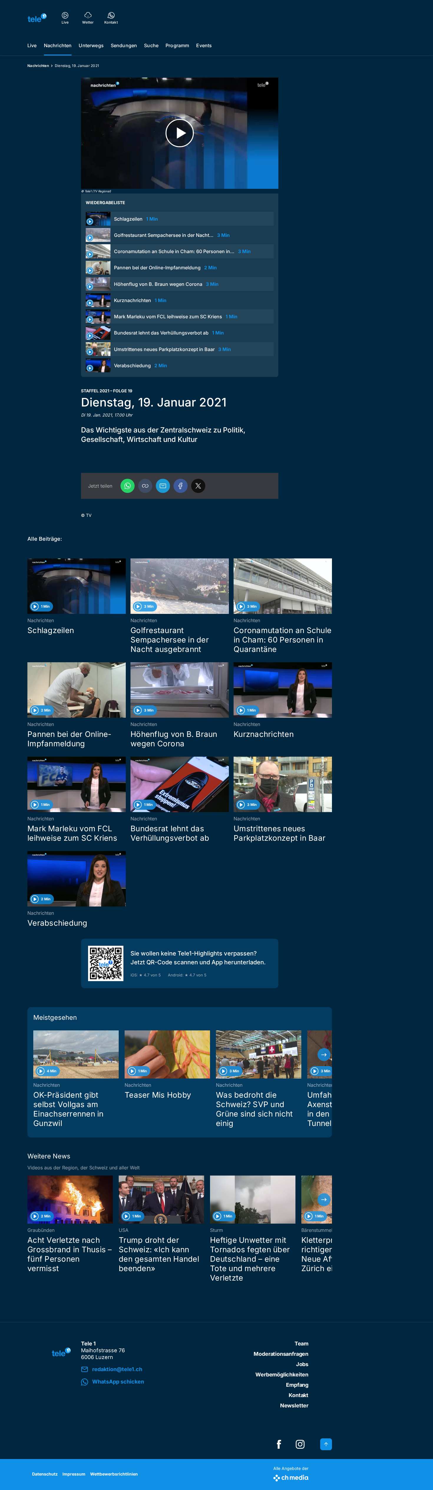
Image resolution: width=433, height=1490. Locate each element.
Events (204, 45)
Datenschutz (45, 1473)
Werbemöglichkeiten (281, 1374)
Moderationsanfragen (281, 1354)
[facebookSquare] (279, 1444)
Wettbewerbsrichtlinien (114, 1473)
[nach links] (35, 1054)
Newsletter (294, 1405)
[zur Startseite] (37, 18)
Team (301, 1343)
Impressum (73, 1473)
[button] (145, 486)
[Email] (163, 486)
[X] (198, 486)
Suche (151, 45)
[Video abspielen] (179, 133)
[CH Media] (290, 1477)
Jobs (302, 1364)
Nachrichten (58, 45)
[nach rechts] (324, 1054)
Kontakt (298, 1395)
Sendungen (124, 45)
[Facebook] (180, 486)
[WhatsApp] (127, 486)
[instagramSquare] (300, 1444)
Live (32, 45)
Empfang (297, 1385)
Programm (177, 45)
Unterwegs (91, 45)
